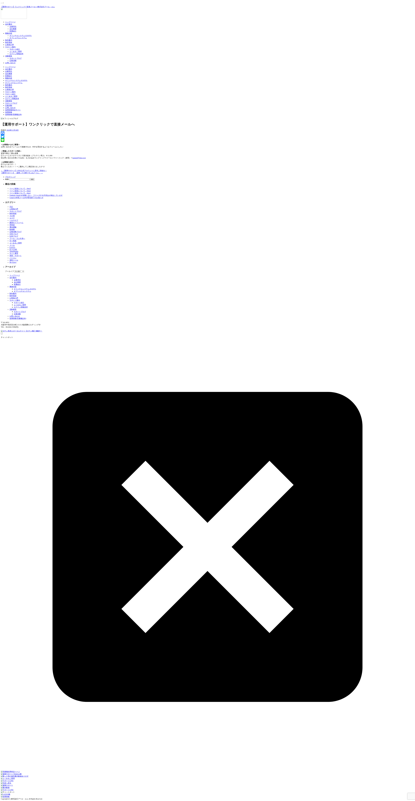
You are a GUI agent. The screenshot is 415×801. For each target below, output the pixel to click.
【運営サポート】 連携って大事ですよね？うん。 (22, 173)
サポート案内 (10, 47)
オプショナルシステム (18, 38)
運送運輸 (13, 227)
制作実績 (8, 42)
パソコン (13, 258)
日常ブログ (14, 234)
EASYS (12, 247)
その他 (12, 216)
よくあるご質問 (16, 51)
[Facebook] (207, 133)
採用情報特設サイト (13, 110)
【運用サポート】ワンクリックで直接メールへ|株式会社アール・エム (28, 7)
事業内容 (8, 33)
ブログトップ (10, 177)
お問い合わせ (10, 63)
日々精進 (13, 241)
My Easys (13, 262)
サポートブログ (16, 58)
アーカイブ (9, 271)
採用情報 (8, 112)
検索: (7, 179)
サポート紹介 (15, 49)
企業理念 (13, 26)
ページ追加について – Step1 (20, 193)
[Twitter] (207, 136)
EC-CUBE (13, 249)
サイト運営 (14, 253)
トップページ (10, 22)
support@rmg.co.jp (79, 158)
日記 (11, 207)
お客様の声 (9, 45)
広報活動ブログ (16, 232)
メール (12, 245)
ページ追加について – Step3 (20, 188)
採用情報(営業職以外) (13, 114)
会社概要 (13, 29)
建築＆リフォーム (16, 223)
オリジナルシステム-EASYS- (21, 36)
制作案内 (8, 40)
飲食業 (12, 229)
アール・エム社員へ (17, 238)
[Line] (207, 140)
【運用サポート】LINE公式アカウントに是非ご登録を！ (24, 171)
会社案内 (8, 24)
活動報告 (8, 56)
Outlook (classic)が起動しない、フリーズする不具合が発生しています (36, 195)
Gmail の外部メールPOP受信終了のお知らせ (26, 198)
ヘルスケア (14, 220)
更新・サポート (16, 256)
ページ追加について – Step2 (20, 191)
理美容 (12, 225)
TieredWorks (14, 251)
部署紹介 (13, 31)
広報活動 (13, 60)
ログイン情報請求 (16, 54)
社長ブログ (14, 236)
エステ (12, 218)
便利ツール (14, 260)
